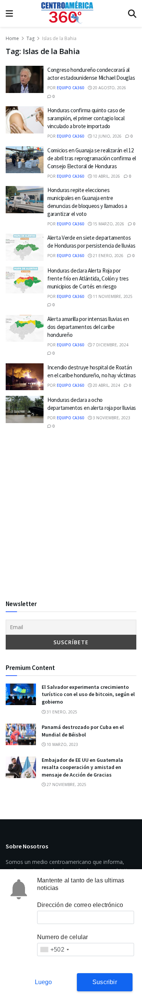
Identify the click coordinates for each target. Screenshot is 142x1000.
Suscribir (104, 982)
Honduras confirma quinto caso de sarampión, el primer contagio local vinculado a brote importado (86, 118)
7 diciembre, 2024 (110, 344)
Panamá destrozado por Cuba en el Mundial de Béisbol (83, 731)
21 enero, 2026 (107, 255)
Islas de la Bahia (59, 38)
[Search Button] (132, 13)
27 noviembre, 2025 (65, 784)
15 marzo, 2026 (108, 223)
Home (12, 38)
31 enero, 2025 (61, 712)
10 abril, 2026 (106, 176)
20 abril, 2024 (106, 385)
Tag (30, 38)
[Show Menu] (9, 13)
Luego (43, 982)
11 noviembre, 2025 (112, 296)
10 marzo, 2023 (61, 744)
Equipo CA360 (70, 87)
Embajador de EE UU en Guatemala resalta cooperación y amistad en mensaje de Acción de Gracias (82, 767)
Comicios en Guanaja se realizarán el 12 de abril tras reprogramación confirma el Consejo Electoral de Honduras (91, 158)
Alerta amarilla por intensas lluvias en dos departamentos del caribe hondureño (88, 326)
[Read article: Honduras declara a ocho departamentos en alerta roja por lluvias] (25, 409)
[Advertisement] (71, 515)
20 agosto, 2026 (109, 87)
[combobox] (54, 949)
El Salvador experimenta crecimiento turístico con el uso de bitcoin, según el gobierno (88, 694)
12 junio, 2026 (107, 136)
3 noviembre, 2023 (111, 417)
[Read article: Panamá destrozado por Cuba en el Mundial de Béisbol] (21, 734)
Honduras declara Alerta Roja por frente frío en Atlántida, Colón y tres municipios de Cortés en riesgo (88, 278)
